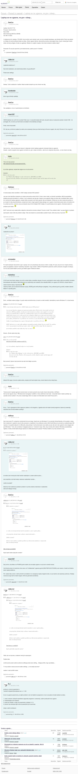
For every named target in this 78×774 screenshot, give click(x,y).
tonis (10, 156)
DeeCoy (10, 22)
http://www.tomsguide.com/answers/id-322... (14, 163)
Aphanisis (6, 757)
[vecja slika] (15, 243)
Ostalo (43, 7)
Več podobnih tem (5, 763)
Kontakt (29, 771)
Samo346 (6, 740)
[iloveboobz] (5, 92)
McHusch (6, 751)
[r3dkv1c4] (5, 60)
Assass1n (64, 756)
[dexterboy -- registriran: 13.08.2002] (5, 276)
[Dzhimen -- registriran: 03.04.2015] (5, 188)
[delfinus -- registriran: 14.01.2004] (5, 416)
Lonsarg (64, 739)
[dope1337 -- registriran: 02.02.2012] (5, 115)
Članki (27, 7)
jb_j (9, 226)
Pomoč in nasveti (14, 736)
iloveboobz (11, 91)
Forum (11, 7)
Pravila (3, 768)
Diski (15, 753)
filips (5, 734)
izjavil (20, 304)
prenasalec (11, 259)
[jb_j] (5, 227)
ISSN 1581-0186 (57, 771)
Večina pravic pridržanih (33, 768)
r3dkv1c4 (11, 59)
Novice (4, 7)
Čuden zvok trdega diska (12, 733)
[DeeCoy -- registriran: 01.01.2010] (5, 23)
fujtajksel (6, 746)
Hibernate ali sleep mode (12, 739)
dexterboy (11, 275)
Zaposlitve (35, 7)
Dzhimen (11, 187)
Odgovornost (56, 768)
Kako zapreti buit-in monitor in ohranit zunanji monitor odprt (23, 756)
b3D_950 (64, 750)
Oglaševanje (5, 771)
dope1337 (11, 114)
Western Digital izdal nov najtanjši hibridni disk (19, 750)
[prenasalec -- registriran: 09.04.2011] (5, 260)
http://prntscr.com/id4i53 (9, 549)
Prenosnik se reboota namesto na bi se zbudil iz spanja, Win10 (24, 744)
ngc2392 (64, 733)
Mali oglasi (19, 7)
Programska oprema (15, 759)
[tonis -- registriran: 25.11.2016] (5, 157)
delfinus (11, 416)
